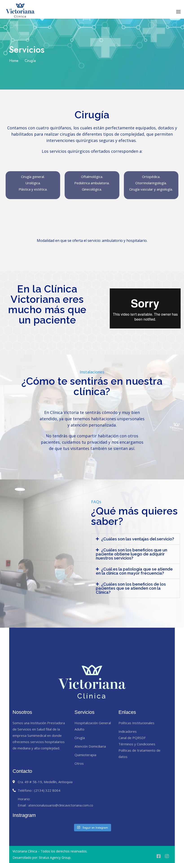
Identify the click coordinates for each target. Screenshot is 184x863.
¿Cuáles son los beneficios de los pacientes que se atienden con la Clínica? (131, 588)
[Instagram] (167, 856)
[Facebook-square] (158, 856)
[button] (135, 539)
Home (13, 60)
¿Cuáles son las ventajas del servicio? (137, 539)
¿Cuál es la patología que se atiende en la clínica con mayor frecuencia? (134, 571)
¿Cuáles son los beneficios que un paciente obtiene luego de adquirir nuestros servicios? (131, 554)
